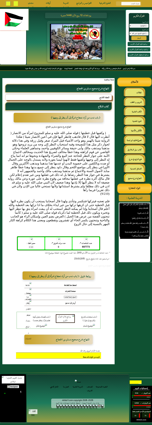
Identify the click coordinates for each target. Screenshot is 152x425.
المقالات (139, 93)
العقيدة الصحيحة (102, 387)
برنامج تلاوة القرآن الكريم (139, 44)
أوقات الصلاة (48, 3)
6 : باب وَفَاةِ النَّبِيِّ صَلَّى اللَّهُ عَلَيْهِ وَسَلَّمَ (135, 236)
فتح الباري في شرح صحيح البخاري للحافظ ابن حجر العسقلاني (134, 160)
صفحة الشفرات (70, 291)
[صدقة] (78, 382)
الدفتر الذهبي (54, 387)
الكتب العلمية (137, 112)
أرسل (139, 38)
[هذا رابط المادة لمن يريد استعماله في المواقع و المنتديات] (28, 318)
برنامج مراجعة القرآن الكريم (139, 49)
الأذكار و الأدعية (136, 131)
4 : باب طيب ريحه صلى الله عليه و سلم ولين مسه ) (134, 220)
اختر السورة (145, 22)
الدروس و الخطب (136, 102)
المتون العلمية (137, 121)
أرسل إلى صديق (70, 303)
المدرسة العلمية (66, 3)
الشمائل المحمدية (136, 169)
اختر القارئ (145, 29)
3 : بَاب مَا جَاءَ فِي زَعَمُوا (140, 213)
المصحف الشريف (90, 388)
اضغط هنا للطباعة (70, 285)
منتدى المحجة (30, 3)
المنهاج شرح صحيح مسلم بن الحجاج (136, 179)
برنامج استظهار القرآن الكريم (139, 55)
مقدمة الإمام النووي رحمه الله (90, 351)
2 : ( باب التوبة (143, 208)
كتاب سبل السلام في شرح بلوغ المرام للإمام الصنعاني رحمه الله (136, 151)
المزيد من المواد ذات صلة (91, 357)
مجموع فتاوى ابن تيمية (134, 140)
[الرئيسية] (144, 3)
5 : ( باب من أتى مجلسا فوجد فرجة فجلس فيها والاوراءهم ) (136, 229)
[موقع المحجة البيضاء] (83, 42)
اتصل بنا (66, 387)
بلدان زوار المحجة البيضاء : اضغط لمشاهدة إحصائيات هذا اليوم (77, 403)
